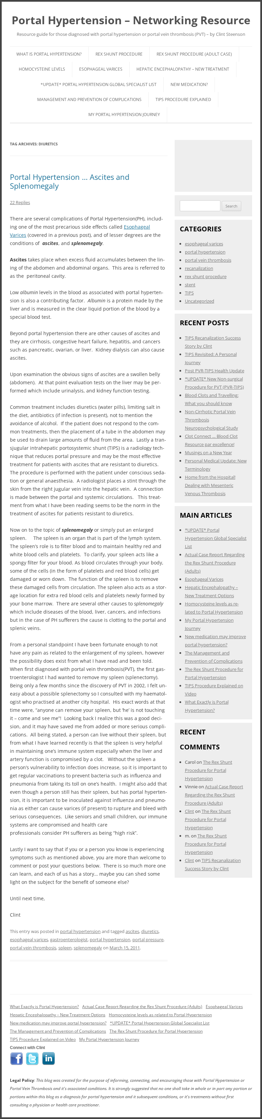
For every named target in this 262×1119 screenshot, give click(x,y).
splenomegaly (88, 948)
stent (190, 285)
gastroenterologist (69, 939)
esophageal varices (29, 939)
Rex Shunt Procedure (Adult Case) (194, 54)
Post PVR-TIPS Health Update (214, 371)
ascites (132, 931)
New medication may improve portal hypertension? (58, 1023)
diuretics (150, 931)
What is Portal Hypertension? (49, 54)
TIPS (189, 293)
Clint (189, 811)
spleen (65, 948)
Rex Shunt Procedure (119, 54)
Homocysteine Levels (42, 69)
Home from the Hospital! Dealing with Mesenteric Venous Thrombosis (210, 485)
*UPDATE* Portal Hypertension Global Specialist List (99, 84)
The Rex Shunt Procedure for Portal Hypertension (208, 770)
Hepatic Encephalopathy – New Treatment (182, 69)
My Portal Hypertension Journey (124, 114)
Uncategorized (199, 301)
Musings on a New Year (208, 452)
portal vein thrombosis (33, 948)
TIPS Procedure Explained (183, 99)
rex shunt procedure (206, 276)
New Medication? (189, 84)
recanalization (199, 268)
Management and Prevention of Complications (89, 99)
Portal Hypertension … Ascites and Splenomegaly (69, 181)
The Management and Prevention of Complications (58, 1031)
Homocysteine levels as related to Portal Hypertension (160, 1015)
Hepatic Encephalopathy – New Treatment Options (57, 1015)
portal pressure (147, 939)
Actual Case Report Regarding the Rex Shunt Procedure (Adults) (215, 562)
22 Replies (20, 202)
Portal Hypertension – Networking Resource (131, 20)
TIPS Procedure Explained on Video (43, 1039)
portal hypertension (80, 931)
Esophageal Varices (100, 69)
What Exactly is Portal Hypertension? (44, 1006)
